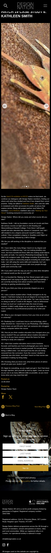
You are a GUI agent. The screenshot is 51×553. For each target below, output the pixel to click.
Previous (4, 106)
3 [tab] (26, 186)
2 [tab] (24, 186)
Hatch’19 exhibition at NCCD (17, 196)
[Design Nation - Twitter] (10, 398)
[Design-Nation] (25, 6)
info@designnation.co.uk (11, 539)
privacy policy (24, 481)
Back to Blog (10, 415)
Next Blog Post (40, 407)
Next (46, 106)
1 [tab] (22, 186)
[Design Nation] (7, 502)
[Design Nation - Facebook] (3, 398)
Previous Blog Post (12, 406)
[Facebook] (7, 544)
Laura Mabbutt (14, 211)
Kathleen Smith (28, 203)
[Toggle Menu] (45, 5)
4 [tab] (28, 186)
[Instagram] (3, 544)
